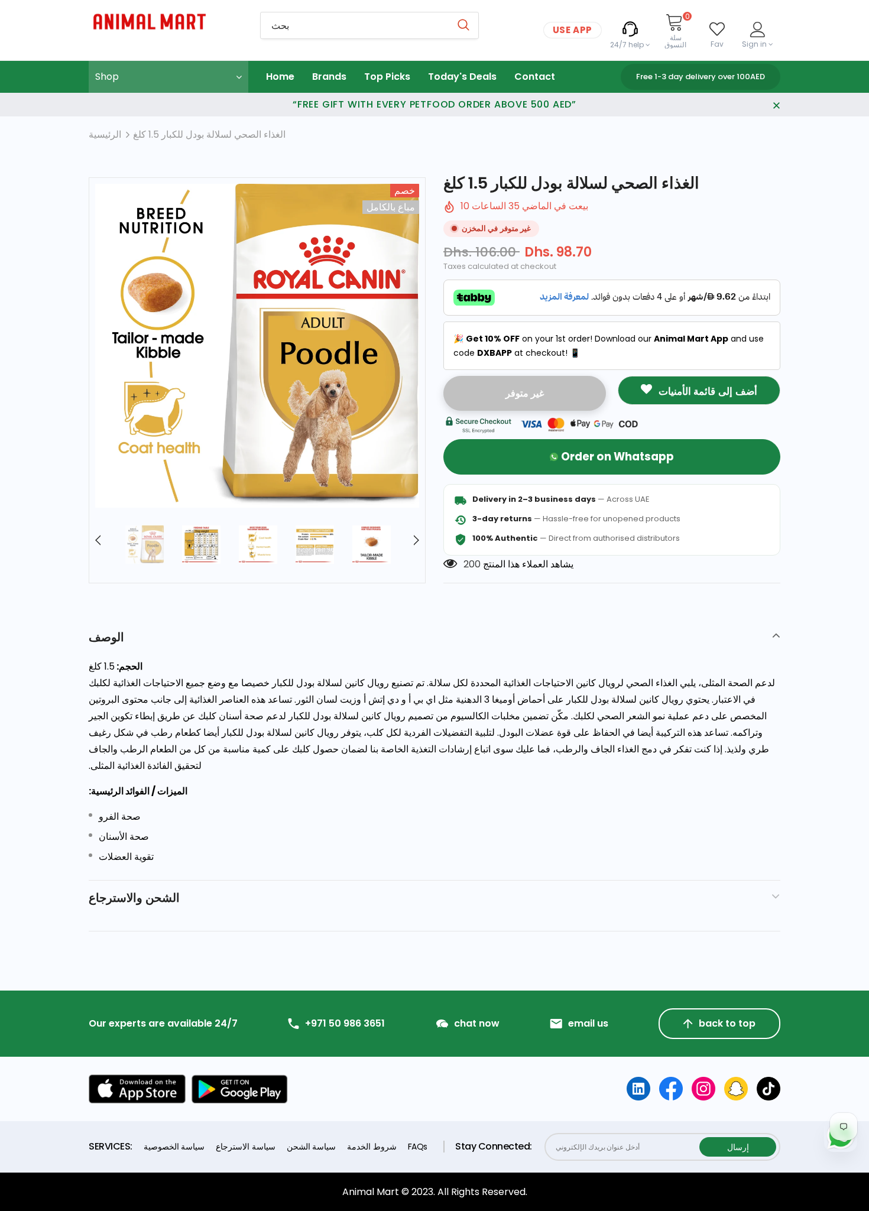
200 (472, 564)
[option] (257, 346)
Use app (572, 30)
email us (588, 1024)
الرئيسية (105, 134)
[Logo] (165, 21)
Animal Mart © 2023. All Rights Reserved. (434, 1192)
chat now (477, 1024)
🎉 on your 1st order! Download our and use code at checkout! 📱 (608, 346)
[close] (776, 105)
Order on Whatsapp (617, 456)
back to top (727, 1023)
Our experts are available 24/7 (163, 1024)
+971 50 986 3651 (345, 1024)
